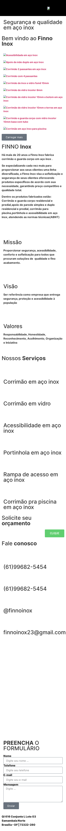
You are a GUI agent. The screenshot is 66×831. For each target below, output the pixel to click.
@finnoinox (17, 610)
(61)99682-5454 (25, 567)
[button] (6, 8)
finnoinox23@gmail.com (34, 632)
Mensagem (10, 784)
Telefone (9, 765)
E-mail (7, 775)
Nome (7, 756)
